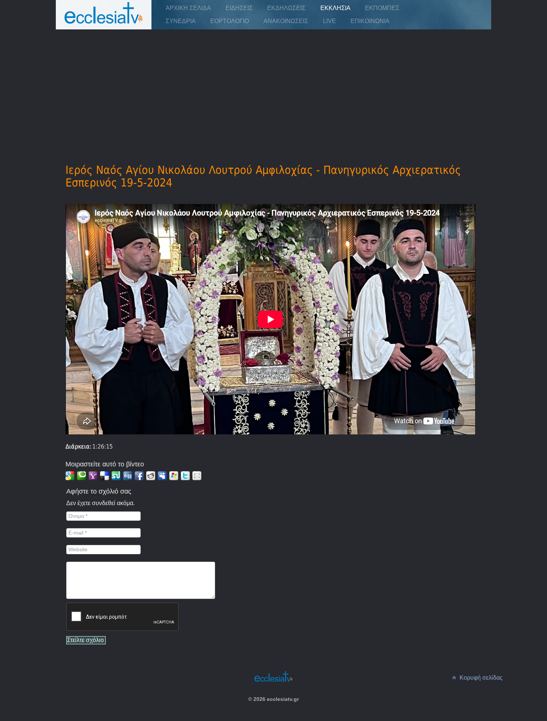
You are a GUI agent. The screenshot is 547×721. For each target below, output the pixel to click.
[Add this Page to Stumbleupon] (116, 475)
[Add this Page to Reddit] (150, 475)
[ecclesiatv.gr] (103, 20)
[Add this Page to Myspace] (162, 475)
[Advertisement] (273, 86)
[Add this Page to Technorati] (81, 475)
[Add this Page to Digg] (127, 475)
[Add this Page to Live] (173, 475)
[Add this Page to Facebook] (139, 475)
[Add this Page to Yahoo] (93, 475)
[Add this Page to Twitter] (185, 475)
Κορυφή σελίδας (480, 677)
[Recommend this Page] (196, 475)
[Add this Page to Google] (69, 475)
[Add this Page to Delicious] (104, 475)
